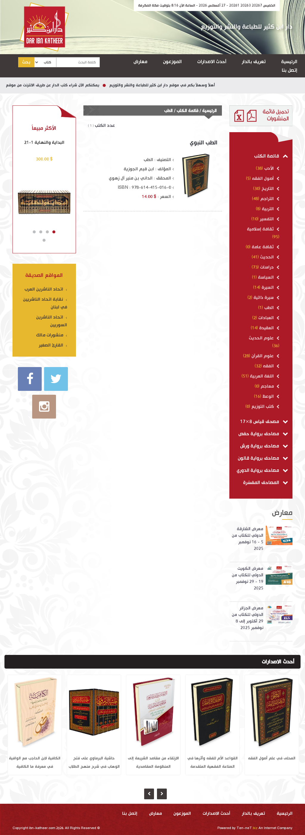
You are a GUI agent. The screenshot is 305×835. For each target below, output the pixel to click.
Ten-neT (247, 828)
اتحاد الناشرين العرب (44, 289)
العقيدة (266, 327)
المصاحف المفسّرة (261, 483)
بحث (26, 62)
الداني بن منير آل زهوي (130, 178)
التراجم (267, 198)
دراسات (267, 267)
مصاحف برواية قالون (259, 458)
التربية (268, 208)
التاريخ (267, 188)
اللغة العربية (262, 376)
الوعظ (268, 396)
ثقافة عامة (262, 246)
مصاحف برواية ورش (260, 446)
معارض (140, 62)
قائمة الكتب (267, 156)
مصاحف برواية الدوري (258, 470)
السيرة (267, 287)
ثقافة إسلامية (261, 229)
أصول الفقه (263, 178)
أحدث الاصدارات (211, 62)
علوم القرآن (262, 355)
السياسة (266, 277)
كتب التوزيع (262, 406)
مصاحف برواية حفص (259, 434)
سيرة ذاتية (263, 297)
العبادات (266, 317)
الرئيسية (289, 62)
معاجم (267, 386)
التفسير (267, 218)
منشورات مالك (50, 335)
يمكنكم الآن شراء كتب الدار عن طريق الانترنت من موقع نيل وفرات (59, 85)
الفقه (268, 366)
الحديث (267, 257)
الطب (269, 307)
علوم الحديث (262, 338)
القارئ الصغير (51, 345)
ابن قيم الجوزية (139, 168)
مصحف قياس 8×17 (260, 421)
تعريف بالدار (254, 62)
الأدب (269, 168)
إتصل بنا (289, 70)
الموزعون (172, 62)
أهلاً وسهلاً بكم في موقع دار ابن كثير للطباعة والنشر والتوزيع (177, 85)
